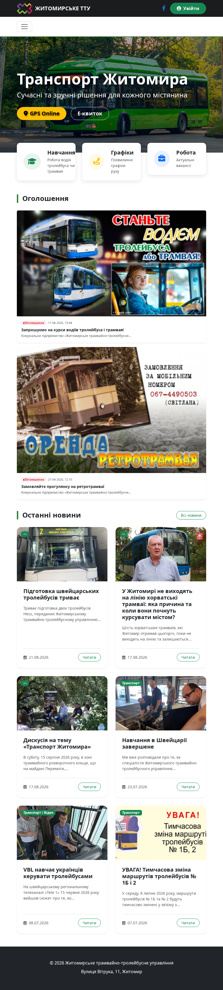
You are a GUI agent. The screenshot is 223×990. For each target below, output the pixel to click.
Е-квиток (90, 113)
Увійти (191, 8)
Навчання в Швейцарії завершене (154, 743)
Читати (89, 657)
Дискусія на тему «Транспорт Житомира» (57, 743)
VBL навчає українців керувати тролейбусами (57, 873)
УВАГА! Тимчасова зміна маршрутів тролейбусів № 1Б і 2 (159, 876)
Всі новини (191, 515)
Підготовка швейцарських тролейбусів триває (61, 594)
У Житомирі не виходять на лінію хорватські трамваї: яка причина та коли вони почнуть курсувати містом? (157, 604)
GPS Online (45, 113)
